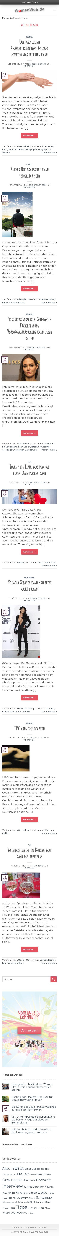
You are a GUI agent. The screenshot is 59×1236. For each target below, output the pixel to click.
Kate (47, 1186)
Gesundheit (29, 37)
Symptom (46, 149)
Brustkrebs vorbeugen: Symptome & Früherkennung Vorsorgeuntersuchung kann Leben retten (29, 329)
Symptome (43, 447)
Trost (41, 1207)
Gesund (33, 1175)
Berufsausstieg (48, 299)
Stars (47, 1202)
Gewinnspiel (13, 1180)
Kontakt (43, 1227)
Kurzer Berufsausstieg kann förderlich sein (30, 173)
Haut (27, 1180)
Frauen (23, 1174)
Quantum (22, 1197)
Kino (19, 1192)
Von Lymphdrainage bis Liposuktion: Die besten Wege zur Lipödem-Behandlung (33, 1119)
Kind (4, 1193)
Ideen (47, 562)
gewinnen (43, 1174)
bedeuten (49, 146)
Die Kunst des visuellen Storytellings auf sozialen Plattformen (33, 1108)
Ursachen (7, 1213)
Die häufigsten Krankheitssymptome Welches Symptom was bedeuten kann (29, 48)
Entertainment (29, 577)
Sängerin (6, 1208)
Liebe (29, 461)
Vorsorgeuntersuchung (25, 450)
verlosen (18, 1212)
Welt (26, 1213)
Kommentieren (49, 152)
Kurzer (21, 302)
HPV (46, 830)
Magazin (17, 18)
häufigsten (7, 149)
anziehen (42, 960)
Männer (12, 1197)
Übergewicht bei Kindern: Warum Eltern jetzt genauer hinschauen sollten (31, 1087)
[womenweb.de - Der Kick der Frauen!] (29, 10)
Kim (52, 1187)
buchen (50, 708)
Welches (6, 152)
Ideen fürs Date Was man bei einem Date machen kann (29, 470)
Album (8, 1168)
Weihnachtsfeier (16, 963)
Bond (28, 1168)
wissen (31, 1213)
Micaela (11, 711)
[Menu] (55, 9)
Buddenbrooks (40, 1169)
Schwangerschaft (10, 1202)
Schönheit (22, 1202)
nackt (19, 711)
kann (16, 149)
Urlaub (47, 1208)
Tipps (21, 1207)
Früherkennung (9, 447)
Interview (12, 1186)
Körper (25, 1193)
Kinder (11, 1193)
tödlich (5, 833)
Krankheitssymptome (29, 149)
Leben (27, 447)
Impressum (31, 1227)
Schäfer (26, 711)
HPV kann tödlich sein (29, 728)
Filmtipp (7, 1174)
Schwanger (44, 1197)
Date (40, 562)
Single (31, 1201)
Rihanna (32, 1198)
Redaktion (29, 66)
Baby (19, 1168)
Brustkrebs (49, 444)
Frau (14, 1175)
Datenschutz (18, 1227)
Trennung (33, 1208)
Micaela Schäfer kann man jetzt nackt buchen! (29, 586)
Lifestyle (29, 164)
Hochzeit (43, 1180)
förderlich (7, 302)
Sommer (40, 1202)
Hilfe (33, 1180)
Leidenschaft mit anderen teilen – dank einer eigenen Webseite (31, 1131)
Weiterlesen (29, 135)
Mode (29, 845)
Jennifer (38, 1186)
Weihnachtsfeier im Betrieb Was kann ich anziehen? (29, 853)
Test (13, 1208)
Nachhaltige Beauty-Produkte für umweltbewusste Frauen (32, 1098)
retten (34, 447)
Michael (51, 1193)
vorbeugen (7, 450)
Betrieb (52, 960)
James (28, 1186)
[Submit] (54, 979)
